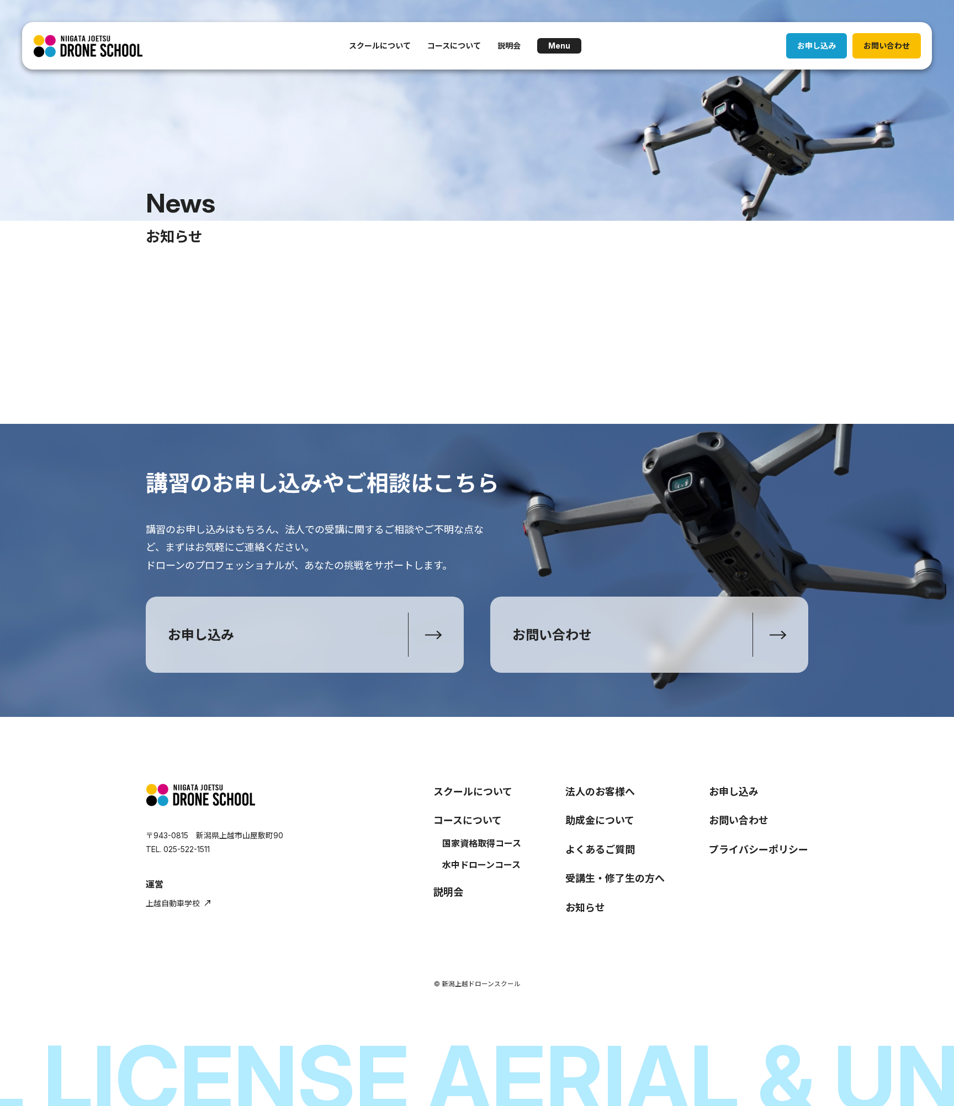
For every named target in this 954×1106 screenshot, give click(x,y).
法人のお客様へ (600, 791)
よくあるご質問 (600, 849)
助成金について (599, 820)
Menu (559, 45)
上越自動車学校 (173, 903)
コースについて (454, 45)
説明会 (509, 45)
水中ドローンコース (481, 864)
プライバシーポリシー (758, 849)
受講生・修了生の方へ (615, 878)
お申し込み (816, 45)
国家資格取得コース (481, 843)
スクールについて (380, 45)
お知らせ (585, 907)
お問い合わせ (886, 45)
